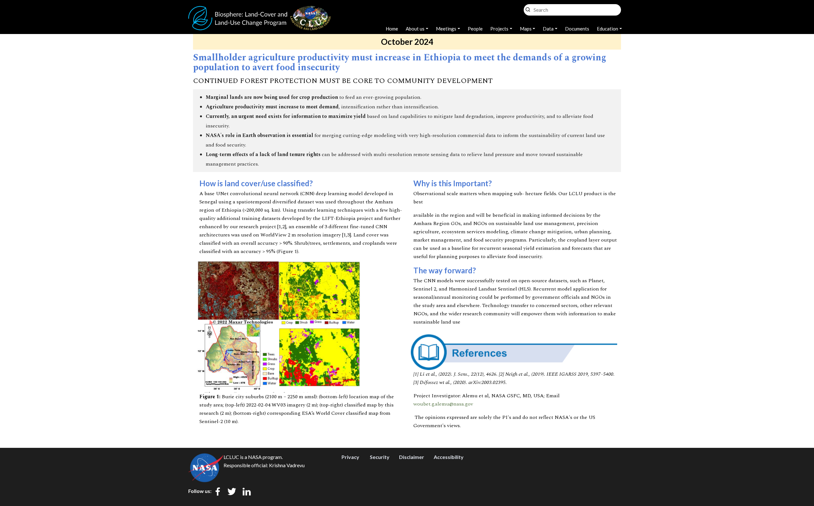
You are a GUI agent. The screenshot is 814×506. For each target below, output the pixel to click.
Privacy (350, 457)
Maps (526, 28)
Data (548, 28)
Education (607, 28)
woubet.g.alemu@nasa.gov (443, 404)
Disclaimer (411, 457)
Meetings (446, 28)
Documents (577, 28)
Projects (499, 28)
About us (415, 28)
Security (380, 457)
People (475, 28)
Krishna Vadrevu (287, 465)
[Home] (259, 9)
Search (528, 8)
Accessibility (449, 457)
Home (392, 28)
